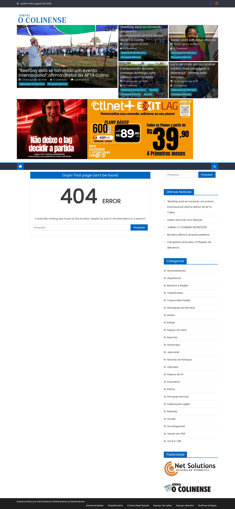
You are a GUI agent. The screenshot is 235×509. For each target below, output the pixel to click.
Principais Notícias (57, 84)
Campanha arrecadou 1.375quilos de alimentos (189, 244)
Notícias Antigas (207, 505)
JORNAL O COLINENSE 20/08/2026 (187, 227)
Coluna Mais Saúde (178, 300)
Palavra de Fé (175, 374)
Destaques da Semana (32, 84)
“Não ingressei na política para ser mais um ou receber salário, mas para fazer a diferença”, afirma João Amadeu (193, 68)
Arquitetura (174, 278)
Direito (171, 315)
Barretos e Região (177, 285)
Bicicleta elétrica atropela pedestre (188, 234)
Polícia (171, 389)
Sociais (148, 94)
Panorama (173, 382)
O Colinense (60, 79)
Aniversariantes (176, 270)
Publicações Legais (178, 404)
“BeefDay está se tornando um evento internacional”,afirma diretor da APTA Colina (64, 73)
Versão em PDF (176, 433)
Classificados (175, 293)
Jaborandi (173, 352)
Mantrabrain (78, 501)
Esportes (153, 89)
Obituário (172, 367)
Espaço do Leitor (177, 330)
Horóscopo (173, 345)
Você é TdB (174, 441)
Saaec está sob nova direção (193, 40)
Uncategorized (176, 426)
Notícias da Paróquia (179, 359)
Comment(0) (81, 79)
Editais (171, 322)
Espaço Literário (185, 505)
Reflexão (172, 411)
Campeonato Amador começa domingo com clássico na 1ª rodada (138, 72)
